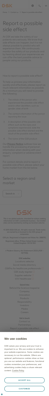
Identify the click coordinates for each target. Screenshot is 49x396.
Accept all (24, 380)
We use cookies (15, 338)
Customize (24, 389)
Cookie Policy (18, 370)
